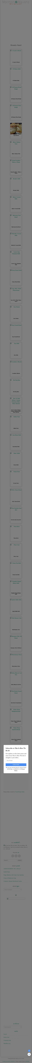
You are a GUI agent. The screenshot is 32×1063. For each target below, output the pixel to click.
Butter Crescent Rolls (16, 208)
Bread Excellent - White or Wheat (16, 172)
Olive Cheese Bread (16, 501)
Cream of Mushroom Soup (10, 878)
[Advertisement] (16, 24)
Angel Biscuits (16, 135)
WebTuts (27, 1061)
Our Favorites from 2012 (16, 519)
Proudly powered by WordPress (9, 1061)
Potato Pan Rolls (16, 574)
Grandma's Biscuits (16, 373)
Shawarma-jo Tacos (16, 666)
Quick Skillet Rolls (16, 611)
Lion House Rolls (16, 446)
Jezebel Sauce (7, 872)
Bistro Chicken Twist (16, 153)
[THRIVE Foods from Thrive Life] (16, 895)
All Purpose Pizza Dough (16, 117)
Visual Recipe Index (19, 792)
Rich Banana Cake (16, 629)
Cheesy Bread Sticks (16, 282)
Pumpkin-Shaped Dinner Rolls (16, 593)
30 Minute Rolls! (16, 80)
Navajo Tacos (16, 483)
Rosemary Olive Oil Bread (16, 648)
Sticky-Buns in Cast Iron (16, 684)
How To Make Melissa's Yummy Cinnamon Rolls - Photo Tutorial (16, 411)
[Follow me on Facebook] (12, 855)
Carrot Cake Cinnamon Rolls (16, 264)
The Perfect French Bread (16, 702)
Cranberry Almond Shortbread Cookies (13, 881)
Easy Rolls (16, 355)
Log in (5, 1034)
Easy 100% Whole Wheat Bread (16, 300)
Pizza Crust (16, 556)
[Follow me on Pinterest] (16, 855)
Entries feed (6, 1037)
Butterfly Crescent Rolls (16, 245)
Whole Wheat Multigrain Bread (16, 721)
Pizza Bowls (16, 538)
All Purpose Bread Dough (16, 98)
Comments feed (7, 1040)
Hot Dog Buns (16, 391)
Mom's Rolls (16, 465)
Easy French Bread (16, 336)
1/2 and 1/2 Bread (16, 62)
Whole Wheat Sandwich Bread (16, 740)
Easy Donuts (16, 318)
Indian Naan (16, 428)
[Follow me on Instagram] (19, 855)
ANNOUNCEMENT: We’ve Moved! (12, 868)
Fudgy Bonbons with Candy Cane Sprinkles (14, 875)
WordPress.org (7, 1043)
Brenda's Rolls (16, 190)
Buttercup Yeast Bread (16, 227)
